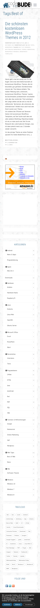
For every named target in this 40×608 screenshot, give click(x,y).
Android (9, 250)
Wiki (8, 469)
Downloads (9, 278)
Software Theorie (13, 473)
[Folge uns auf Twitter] (10, 586)
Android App (9, 519)
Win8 (7, 564)
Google (9, 424)
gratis (19, 539)
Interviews (10, 358)
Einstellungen (10, 599)
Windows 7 (10, 489)
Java (8, 385)
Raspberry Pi (11, 298)
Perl (8, 396)
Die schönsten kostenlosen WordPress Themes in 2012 (18, 30)
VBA (8, 413)
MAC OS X (10, 271)
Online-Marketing (13, 435)
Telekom (16, 552)
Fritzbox (16, 535)
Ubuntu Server (12, 325)
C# (22, 523)
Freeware (9, 535)
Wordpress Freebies (12, 51)
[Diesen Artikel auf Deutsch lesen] (6, 159)
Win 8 (13, 564)
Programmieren (12, 370)
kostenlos (13, 543)
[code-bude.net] (17, 4)
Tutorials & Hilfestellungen (16, 420)
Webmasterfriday (11, 560)
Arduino (9, 287)
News (9, 462)
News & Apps (11, 254)
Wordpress (9, 47)
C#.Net (9, 374)
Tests (9, 364)
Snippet (8, 552)
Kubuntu (10, 309)
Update (22, 556)
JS (6, 543)
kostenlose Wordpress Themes (16, 49)
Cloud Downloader (18, 527)
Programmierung (12, 260)
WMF (7, 568)
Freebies (27, 47)
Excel (9, 336)
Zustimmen (7, 604)
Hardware (10, 283)
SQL (8, 407)
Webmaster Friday (24, 560)
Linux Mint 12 (28, 543)
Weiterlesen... (12, 140)
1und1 (18, 514)
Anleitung (18, 519)
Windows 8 (10, 495)
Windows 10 (11, 484)
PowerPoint (10, 342)
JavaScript (10, 391)
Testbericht (24, 552)
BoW (17, 523)
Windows (10, 480)
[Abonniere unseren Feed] (13, 586)
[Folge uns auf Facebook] (6, 586)
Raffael (22, 43)
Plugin (24, 548)
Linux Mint (10, 314)
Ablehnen (17, 604)
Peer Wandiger (10, 548)
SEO (30, 548)
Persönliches (11, 354)
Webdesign (30, 49)
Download (22, 531)
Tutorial (15, 556)
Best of (21, 47)
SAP (8, 440)
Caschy (8, 527)
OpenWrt (10, 320)
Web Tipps (30, 45)
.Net (7, 514)
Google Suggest (10, 539)
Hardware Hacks (12, 293)
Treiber (8, 556)
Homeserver (11, 429)
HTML (9, 380)
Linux (9, 305)
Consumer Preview (11, 531)
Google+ (24, 535)
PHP (8, 402)
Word (8, 347)
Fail (29, 531)
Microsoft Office (12, 332)
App (25, 519)
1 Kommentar (12, 142)
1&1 (12, 514)
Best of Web (11, 457)
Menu (35, 5)
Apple (9, 267)
